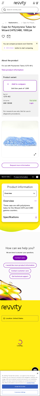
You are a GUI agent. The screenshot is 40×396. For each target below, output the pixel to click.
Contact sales (20, 258)
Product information (21, 177)
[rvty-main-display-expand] (35, 154)
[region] (20, 383)
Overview (8, 193)
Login (32, 103)
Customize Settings (20, 392)
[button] (34, 3)
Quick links (6, 177)
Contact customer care (20, 271)
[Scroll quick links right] (35, 176)
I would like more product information (20, 265)
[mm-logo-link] (20, 3)
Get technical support (20, 276)
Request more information (20, 165)
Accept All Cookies (20, 386)
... (3, 23)
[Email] (9, 38)
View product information (12, 70)
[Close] (37, 373)
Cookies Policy (31, 382)
